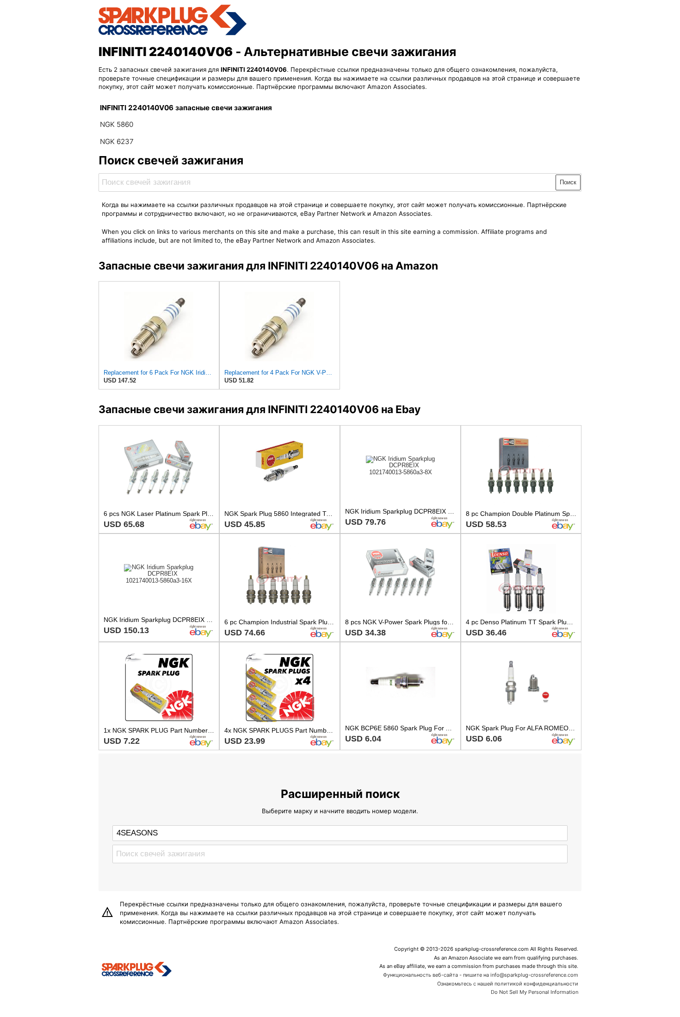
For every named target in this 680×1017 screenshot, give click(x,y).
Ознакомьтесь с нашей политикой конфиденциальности (507, 983)
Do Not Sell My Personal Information (534, 992)
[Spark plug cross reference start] (137, 970)
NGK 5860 (116, 124)
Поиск (568, 182)
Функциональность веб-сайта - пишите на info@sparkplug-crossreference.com (480, 975)
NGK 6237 (117, 141)
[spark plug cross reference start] (173, 34)
